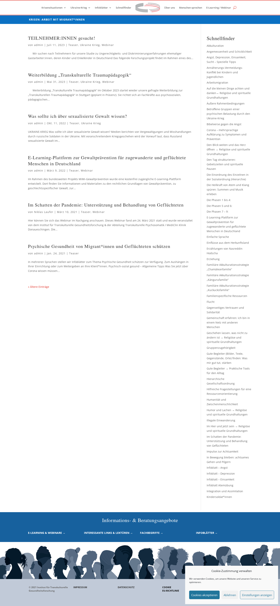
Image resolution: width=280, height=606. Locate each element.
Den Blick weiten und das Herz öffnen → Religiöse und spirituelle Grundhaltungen (228, 149)
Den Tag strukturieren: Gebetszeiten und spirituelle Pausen (225, 164)
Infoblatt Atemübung (220, 485)
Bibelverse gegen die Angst (224, 124)
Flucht (210, 302)
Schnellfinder (123, 7)
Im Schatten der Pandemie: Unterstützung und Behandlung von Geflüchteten (106, 205)
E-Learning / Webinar (218, 7)
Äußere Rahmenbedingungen (226, 103)
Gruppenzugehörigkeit (221, 348)
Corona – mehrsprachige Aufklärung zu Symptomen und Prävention (226, 134)
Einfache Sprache (218, 237)
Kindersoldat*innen (219, 497)
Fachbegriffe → (151, 533)
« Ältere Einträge (38, 287)
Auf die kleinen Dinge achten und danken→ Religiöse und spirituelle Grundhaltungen (229, 93)
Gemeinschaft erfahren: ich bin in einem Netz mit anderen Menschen (228, 322)
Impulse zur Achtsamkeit (222, 451)
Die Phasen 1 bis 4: (219, 200)
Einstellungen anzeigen (257, 595)
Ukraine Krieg (90, 45)
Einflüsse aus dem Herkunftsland (228, 242)
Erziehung (213, 259)
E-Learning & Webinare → (46, 533)
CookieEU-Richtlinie (170, 589)
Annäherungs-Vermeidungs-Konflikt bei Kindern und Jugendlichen (225, 72)
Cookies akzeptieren (204, 595)
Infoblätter (101, 7)
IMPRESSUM (80, 587)
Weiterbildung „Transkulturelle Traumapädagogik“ (79, 75)
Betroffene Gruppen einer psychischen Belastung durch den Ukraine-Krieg (228, 113)
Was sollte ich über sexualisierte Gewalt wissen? (77, 116)
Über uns (169, 7)
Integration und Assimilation (225, 491)
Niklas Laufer (43, 212)
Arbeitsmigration (217, 82)
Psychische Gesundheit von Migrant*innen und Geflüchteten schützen (99, 246)
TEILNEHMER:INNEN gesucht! (61, 38)
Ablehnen (230, 595)
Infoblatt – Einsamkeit (220, 479)
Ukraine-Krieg (78, 7)
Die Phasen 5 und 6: (219, 206)
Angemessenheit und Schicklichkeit (229, 51)
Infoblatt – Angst (217, 467)
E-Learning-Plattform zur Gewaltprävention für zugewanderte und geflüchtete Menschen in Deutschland (107, 160)
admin (38, 45)
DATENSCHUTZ (126, 587)
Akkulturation (215, 45)
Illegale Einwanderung (221, 420)
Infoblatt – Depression (221, 473)
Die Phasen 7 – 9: (217, 211)
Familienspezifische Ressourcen (227, 296)
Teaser (73, 45)
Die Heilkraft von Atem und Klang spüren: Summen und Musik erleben (228, 189)
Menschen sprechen (190, 7)
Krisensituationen (52, 7)
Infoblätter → (207, 533)
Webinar (108, 45)
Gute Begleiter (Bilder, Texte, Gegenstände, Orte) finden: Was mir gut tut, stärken (227, 358)
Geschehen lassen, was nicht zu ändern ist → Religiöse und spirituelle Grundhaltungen (227, 337)
